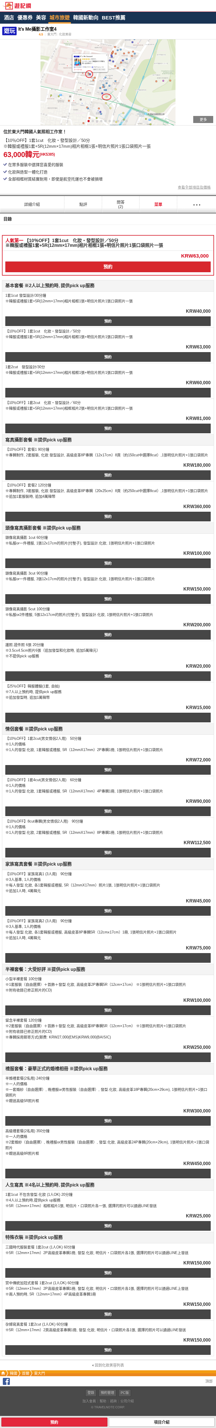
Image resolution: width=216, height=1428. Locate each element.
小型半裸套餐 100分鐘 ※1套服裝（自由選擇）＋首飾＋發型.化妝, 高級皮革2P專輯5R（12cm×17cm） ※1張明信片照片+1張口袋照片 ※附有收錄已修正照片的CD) (95, 984)
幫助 (103, 1401)
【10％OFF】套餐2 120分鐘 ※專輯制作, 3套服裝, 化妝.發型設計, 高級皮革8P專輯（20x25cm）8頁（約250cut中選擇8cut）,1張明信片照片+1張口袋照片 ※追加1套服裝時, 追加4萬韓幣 (106, 491)
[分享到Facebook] (6, 1384)
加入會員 (89, 1401)
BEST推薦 (113, 18)
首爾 (25, 1373)
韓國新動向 (85, 18)
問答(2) (121, 204)
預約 (108, 266)
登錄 (90, 1393)
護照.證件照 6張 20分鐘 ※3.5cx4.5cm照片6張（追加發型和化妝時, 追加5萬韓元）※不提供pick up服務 (52, 650)
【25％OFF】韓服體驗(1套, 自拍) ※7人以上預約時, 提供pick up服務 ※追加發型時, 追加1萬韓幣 (33, 692)
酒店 (9, 18)
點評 (83, 204)
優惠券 (25, 18)
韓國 (13, 1373)
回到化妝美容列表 (109, 1365)
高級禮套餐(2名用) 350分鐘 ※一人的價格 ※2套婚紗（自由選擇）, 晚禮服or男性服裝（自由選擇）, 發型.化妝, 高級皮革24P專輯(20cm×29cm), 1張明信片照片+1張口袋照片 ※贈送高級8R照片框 (107, 1142)
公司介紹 (127, 1401)
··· (196, 204)
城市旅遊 (60, 18)
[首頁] (2, 1373)
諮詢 (113, 1401)
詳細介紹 (32, 204)
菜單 (158, 204)
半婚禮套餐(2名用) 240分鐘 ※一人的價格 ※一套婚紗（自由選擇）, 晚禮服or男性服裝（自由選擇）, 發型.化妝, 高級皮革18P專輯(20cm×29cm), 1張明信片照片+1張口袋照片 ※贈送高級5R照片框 (106, 1089)
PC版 (125, 1393)
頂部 (208, 1381)
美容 (41, 18)
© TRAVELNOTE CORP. (108, 1407)
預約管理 (107, 1393)
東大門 (39, 1373)
